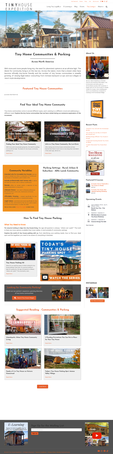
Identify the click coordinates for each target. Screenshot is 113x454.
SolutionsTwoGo (65, 452)
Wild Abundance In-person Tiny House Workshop (98, 216)
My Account (96, 1)
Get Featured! (74, 1)
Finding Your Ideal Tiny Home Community (21, 144)
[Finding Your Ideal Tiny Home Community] (23, 131)
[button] (98, 451)
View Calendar (90, 225)
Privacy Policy (52, 452)
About (100, 6)
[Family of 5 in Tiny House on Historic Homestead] (23, 358)
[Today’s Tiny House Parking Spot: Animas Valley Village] (62, 358)
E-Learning (67, 6)
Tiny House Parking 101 (15, 263)
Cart (90, 1)
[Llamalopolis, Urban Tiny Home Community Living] (23, 324)
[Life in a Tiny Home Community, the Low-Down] (62, 131)
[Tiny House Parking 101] (20, 252)
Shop (86, 1)
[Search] (105, 7)
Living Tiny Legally (21, 207)
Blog (75, 6)
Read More (9, 153)
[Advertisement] (97, 254)
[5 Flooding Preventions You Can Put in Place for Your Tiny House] (62, 324)
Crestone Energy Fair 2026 (98, 221)
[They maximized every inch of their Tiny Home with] (103, 292)
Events (81, 1)
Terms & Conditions (40, 452)
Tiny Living (90, 6)
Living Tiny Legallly (53, 6)
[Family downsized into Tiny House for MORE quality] (91, 292)
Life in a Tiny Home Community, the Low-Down (62, 144)
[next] (74, 195)
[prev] (47, 195)
